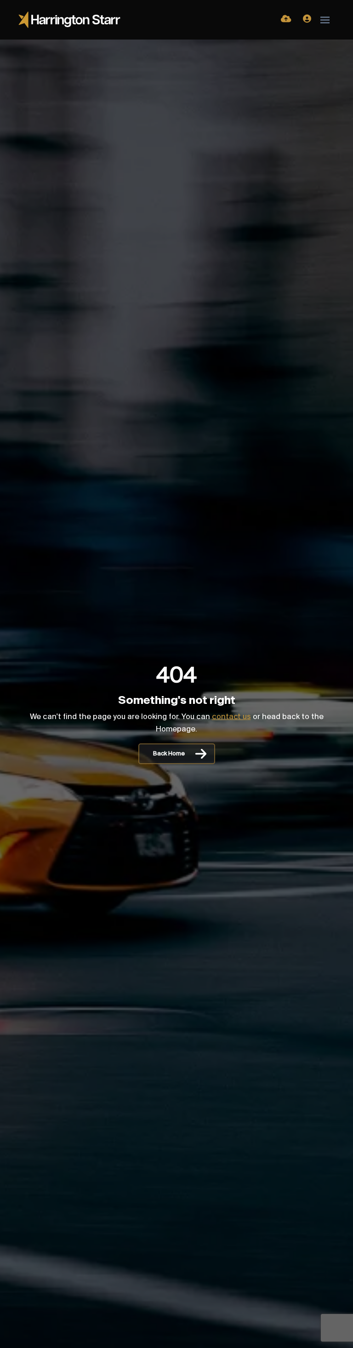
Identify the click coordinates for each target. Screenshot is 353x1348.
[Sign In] (307, 20)
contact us (231, 717)
